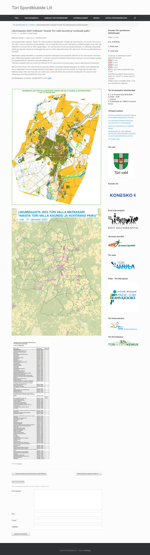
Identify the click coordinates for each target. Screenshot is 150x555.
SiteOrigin (88, 550)
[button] (134, 18)
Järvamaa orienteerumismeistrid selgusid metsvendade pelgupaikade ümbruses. (122, 116)
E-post (14, 520)
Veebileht (15, 527)
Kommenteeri (17, 491)
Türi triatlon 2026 (113, 139)
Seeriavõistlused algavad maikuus (89, 473)
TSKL (17, 18)
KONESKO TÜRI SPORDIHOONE (56, 18)
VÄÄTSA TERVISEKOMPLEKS (116, 18)
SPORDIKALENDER (80, 18)
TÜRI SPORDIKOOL (31, 18)
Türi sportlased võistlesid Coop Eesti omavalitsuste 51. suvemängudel (120, 121)
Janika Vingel (32, 33)
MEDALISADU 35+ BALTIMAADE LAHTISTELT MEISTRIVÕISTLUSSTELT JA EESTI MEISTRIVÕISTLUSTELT (122, 133)
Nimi (14, 514)
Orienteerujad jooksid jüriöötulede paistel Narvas (29, 473)
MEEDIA (96, 18)
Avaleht (19, 464)
